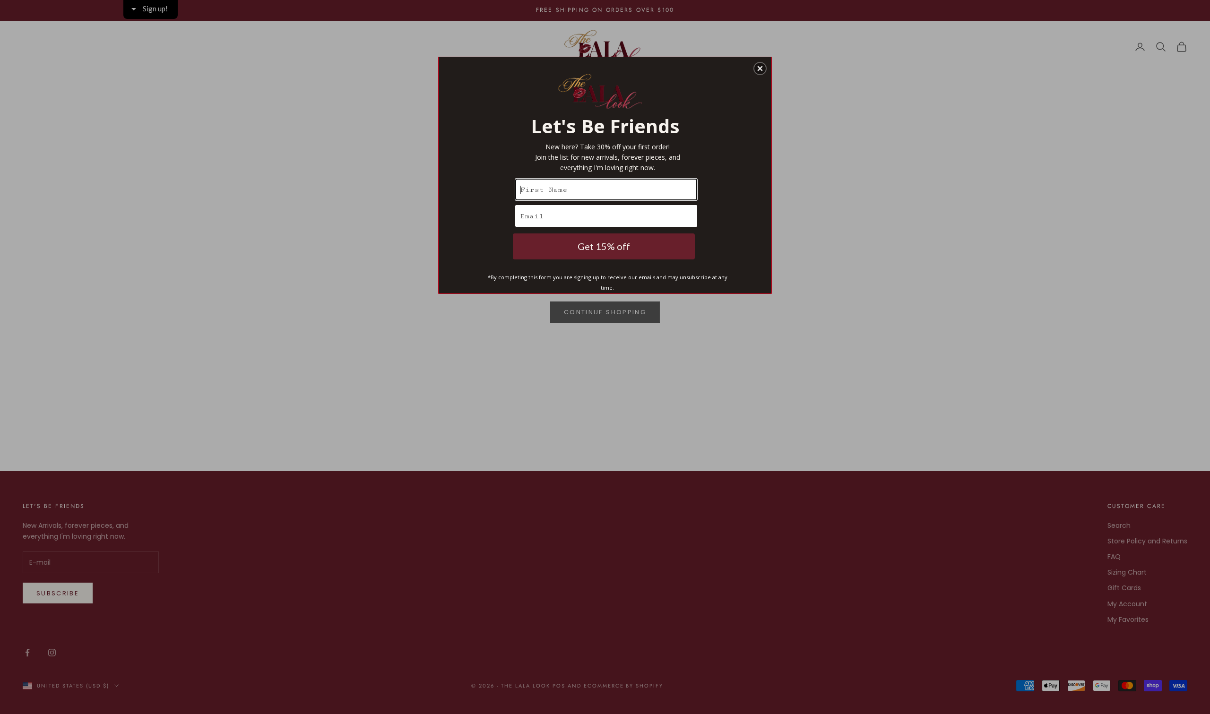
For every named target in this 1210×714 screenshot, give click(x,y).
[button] (760, 68)
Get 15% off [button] (604, 246)
